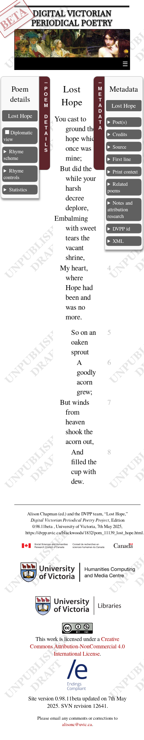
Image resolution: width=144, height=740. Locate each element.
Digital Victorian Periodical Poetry (71, 18)
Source (119, 146)
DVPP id (121, 228)
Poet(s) (120, 122)
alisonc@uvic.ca (77, 724)
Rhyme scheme (13, 154)
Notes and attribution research (119, 209)
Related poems (117, 187)
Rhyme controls (13, 174)
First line (122, 159)
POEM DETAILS (46, 119)
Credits (120, 134)
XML (118, 241)
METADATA (100, 108)
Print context (125, 171)
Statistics (18, 189)
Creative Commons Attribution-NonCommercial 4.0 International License (77, 646)
